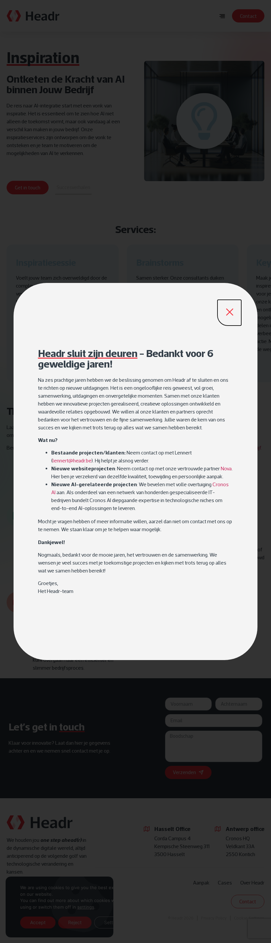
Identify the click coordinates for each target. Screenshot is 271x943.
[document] (135, 471)
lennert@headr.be (72, 460)
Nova (226, 468)
